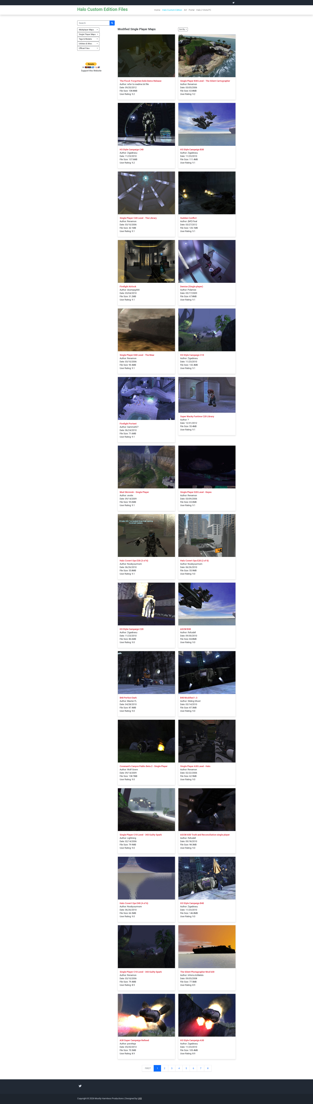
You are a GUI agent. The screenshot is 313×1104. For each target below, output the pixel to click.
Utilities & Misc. (87, 43)
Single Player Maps (88, 34)
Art (185, 10)
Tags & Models (87, 39)
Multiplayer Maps (87, 30)
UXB (140, 1098)
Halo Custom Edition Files (102, 9)
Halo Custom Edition (172, 10)
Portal (191, 10)
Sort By (182, 29)
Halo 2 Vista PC (203, 10)
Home (157, 10)
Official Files (87, 48)
